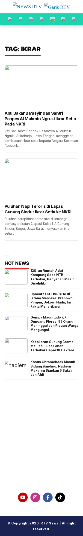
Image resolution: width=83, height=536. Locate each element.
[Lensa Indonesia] (10, 19)
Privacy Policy (41, 452)
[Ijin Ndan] (20, 19)
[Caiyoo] (41, 19)
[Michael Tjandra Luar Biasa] (31, 19)
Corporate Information (41, 440)
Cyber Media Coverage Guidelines (41, 463)
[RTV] (73, 19)
